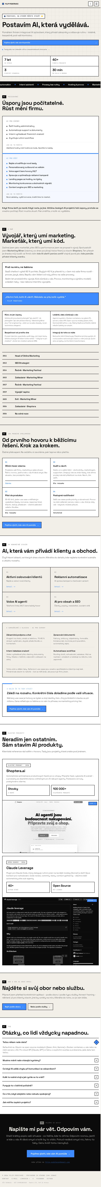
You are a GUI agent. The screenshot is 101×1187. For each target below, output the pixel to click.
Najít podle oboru (14, 1007)
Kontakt (5, 1178)
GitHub (50, 1178)
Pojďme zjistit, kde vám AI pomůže (50, 43)
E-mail (14, 1178)
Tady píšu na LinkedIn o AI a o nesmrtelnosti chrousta (27, 49)
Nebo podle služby (40, 1007)
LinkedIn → (25, 1178)
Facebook (40, 1178)
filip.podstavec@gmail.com (57, 1162)
